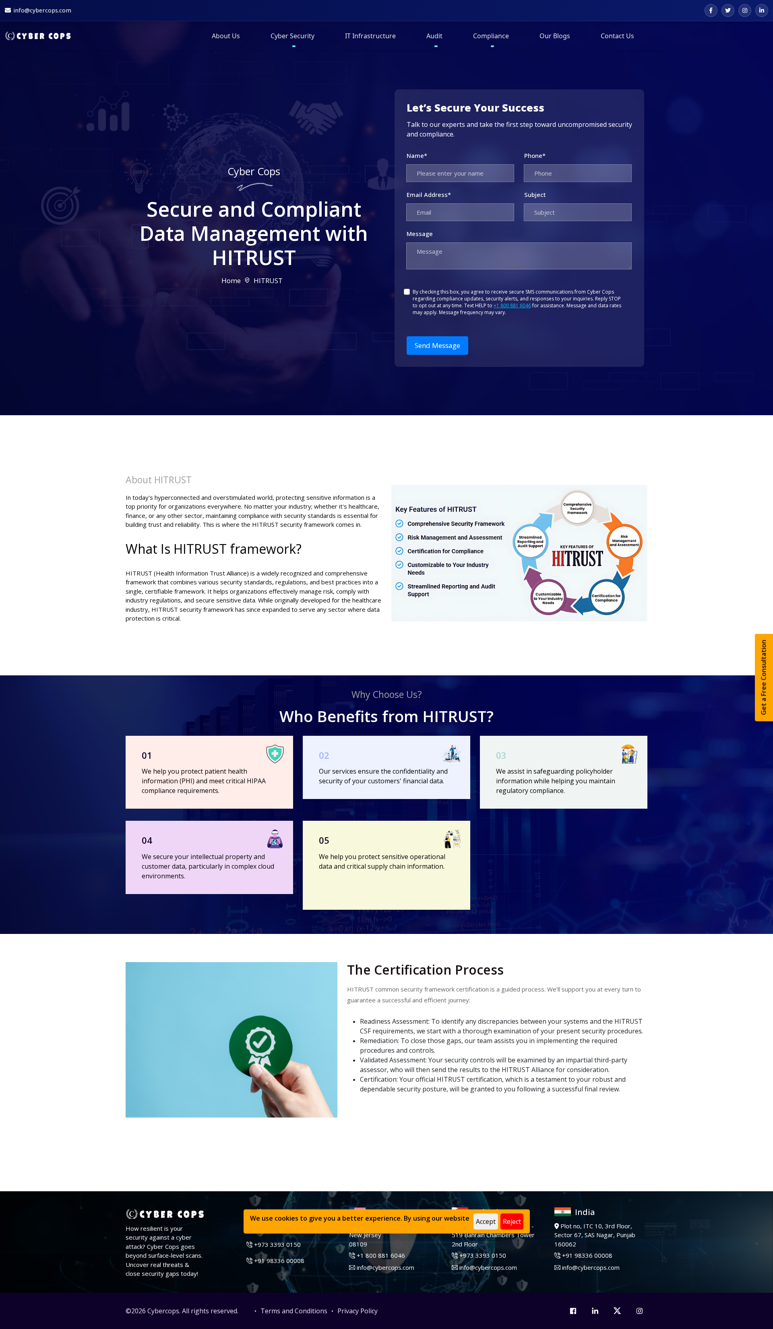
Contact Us (617, 35)
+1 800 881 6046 (512, 305)
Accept (486, 1221)
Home (231, 280)
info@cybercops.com (385, 1267)
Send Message (437, 345)
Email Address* (429, 194)
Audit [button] (434, 35)
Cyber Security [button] (292, 35)
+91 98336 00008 (279, 1261)
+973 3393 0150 (277, 1244)
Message (420, 234)
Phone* (535, 155)
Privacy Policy (357, 1310)
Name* (417, 155)
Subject (535, 194)
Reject (512, 1221)
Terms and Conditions (293, 1310)
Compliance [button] (491, 35)
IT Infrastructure (370, 35)
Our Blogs (554, 35)
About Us (226, 35)
